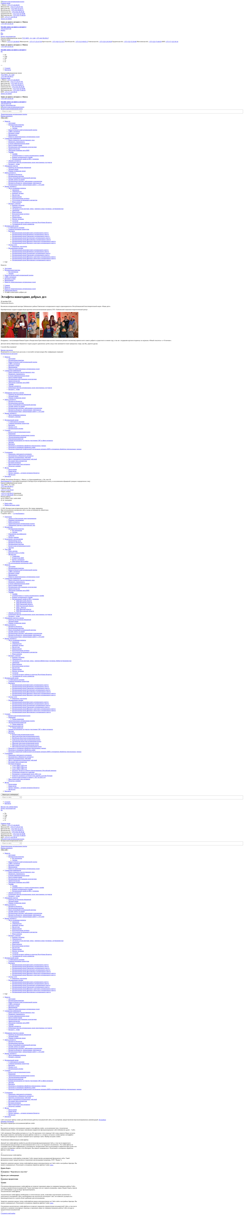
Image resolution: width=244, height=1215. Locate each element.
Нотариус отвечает (14, 655)
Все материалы (17, 530)
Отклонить (10, 1121)
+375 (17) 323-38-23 (7, 493)
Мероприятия (12, 575)
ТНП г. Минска (21, 607)
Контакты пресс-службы (16, 553)
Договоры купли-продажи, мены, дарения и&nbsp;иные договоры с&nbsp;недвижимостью (41, 661)
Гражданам (8, 517)
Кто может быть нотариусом (17, 762)
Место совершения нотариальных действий (22, 760)
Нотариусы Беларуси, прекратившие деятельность (24, 635)
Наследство (16, 647)
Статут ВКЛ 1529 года (19, 765)
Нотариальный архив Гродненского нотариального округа (31, 690)
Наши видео (12, 786)
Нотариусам (8, 527)
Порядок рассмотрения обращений (19, 619)
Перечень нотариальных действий (19, 758)
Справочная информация (13, 578)
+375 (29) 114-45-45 (7, 23)
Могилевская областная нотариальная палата (27, 746)
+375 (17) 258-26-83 (7, 495)
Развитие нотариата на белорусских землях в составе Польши (32, 775)
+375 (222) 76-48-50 (19, 15)
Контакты (11, 683)
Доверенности (17, 643)
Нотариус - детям (14, 616)
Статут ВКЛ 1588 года (19, 769)
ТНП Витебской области (24, 602)
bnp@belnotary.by (6, 481)
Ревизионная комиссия (15, 726)
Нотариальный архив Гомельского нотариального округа (30, 688)
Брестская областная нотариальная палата (25, 736)
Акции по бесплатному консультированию (22, 518)
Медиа (7, 782)
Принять (3, 1121)
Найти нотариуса (14, 522)
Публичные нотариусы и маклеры (23, 772)
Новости (7, 565)
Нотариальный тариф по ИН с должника (25, 599)
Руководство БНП (18, 558)
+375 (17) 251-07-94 (16, 7)
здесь (12, 1150)
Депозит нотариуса (14, 613)
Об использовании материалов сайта (20, 563)
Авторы (14, 532)
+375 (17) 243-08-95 (13, 5)
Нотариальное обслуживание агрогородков (22, 587)
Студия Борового (18, 513)
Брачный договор (18, 645)
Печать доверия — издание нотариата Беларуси (23, 787)
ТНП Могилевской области (25, 611)
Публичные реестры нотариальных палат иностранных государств (30, 614)
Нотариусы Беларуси (15, 542)
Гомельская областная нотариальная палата (26, 739)
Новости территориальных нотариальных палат (24, 577)
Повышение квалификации (17, 534)
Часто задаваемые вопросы (17, 640)
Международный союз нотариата (19, 779)
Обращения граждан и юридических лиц (21, 525)
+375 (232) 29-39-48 (18, 12)
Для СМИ (8, 549)
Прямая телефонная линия (17, 623)
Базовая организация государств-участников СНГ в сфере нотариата (30, 729)
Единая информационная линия (18, 583)
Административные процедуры (18, 681)
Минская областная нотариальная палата (25, 745)
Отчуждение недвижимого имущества (24, 652)
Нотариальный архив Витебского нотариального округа (30, 686)
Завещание (15, 642)
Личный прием (13, 621)
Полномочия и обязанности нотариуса (20, 757)
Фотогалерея (12, 784)
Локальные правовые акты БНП (18, 590)
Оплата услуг (12, 697)
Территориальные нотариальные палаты (14, 114)
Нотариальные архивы (15, 700)
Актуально (11, 566)
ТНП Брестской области (24, 601)
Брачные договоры (18, 657)
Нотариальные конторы (16, 544)
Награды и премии (14, 781)
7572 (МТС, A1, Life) (29, 38)
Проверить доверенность (16, 582)
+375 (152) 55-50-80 (18, 13)
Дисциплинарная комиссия (17, 722)
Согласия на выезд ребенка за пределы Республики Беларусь (32, 674)
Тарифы (11, 592)
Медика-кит (12, 554)
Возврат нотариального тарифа (22, 597)
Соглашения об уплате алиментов (23, 676)
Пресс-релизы (12, 551)
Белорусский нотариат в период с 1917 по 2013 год (29, 777)
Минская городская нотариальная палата (25, 743)
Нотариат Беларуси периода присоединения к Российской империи (34, 770)
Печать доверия (13, 537)
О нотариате (9, 753)
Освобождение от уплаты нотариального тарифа (28, 595)
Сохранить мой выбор (8, 1213)
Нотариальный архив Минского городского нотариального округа (34, 695)
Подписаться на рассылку (9, 353)
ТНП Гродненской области (25, 606)
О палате (7, 714)
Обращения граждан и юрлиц (14, 618)
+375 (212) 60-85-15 (17, 10)
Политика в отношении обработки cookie (21, 750)
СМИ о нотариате (14, 571)
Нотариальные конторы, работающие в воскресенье (25, 633)
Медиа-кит (11, 789)
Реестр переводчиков (15, 585)
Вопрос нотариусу (11, 638)
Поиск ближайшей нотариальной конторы (22, 630)
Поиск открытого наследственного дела (21, 580)
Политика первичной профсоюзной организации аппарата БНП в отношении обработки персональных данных (44, 751)
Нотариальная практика (16, 529)
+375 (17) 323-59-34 (10, 17)
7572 (2, 485)
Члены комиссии (17, 724)
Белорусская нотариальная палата (19, 546)
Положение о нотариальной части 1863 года (26, 774)
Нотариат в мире (13, 573)
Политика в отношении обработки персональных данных (27, 748)
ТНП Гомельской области (24, 604)
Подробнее (102, 1120)
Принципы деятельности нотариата (20, 755)
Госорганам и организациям (14, 539)
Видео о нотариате (18, 559)
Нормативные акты (14, 541)
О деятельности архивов (16, 679)
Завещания (15, 662)
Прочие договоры (18, 671)
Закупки (11, 547)
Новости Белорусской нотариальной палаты (22, 570)
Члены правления (18, 719)
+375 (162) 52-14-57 (17, 8)
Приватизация (17, 649)
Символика (16, 556)
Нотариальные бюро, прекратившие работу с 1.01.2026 (26, 637)
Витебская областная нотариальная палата (26, 738)
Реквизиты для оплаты (19, 698)
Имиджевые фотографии (20, 561)
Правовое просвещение (16, 520)
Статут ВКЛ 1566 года (19, 767)
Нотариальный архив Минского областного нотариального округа (34, 693)
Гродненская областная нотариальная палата (26, 741)
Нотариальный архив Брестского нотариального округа (30, 685)
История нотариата (14, 763)
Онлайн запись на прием (16, 631)
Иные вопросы (17, 654)
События (11, 535)
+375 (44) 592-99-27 (42, 38)
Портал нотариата (6, 116)
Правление (12, 717)
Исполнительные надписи (20, 650)
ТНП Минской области (23, 609)
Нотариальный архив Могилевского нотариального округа (31, 691)
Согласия (15, 673)
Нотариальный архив (11, 678)
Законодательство (14, 589)
